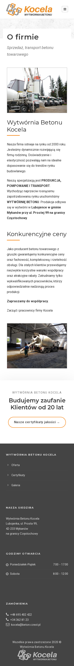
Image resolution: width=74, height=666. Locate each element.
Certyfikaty (18, 475)
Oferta (15, 465)
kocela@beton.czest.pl (24, 624)
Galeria (15, 485)
